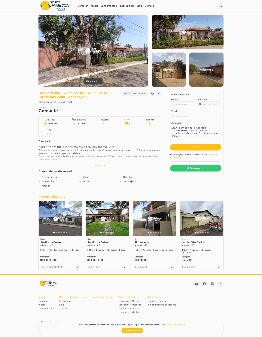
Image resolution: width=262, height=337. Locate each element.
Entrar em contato (180, 94)
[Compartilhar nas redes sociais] (158, 93)
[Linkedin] (212, 284)
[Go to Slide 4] (61, 232)
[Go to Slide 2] (56, 232)
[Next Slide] (79, 218)
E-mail (174, 111)
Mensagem (176, 123)
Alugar (94, 5)
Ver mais (99, 165)
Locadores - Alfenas (129, 301)
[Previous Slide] (41, 218)
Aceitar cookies (132, 330)
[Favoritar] (152, 93)
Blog (139, 5)
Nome (174, 99)
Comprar (83, 5)
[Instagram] (220, 284)
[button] (60, 218)
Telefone (203, 99)
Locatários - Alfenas (129, 308)
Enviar (196, 147)
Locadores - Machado (130, 304)
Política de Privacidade (174, 324)
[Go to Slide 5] (64, 232)
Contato (149, 5)
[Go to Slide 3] (59, 232)
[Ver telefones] (221, 6)
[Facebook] (204, 284)
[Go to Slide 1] (54, 232)
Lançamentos (109, 5)
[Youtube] (196, 284)
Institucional (127, 5)
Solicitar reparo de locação (162, 304)
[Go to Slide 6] (66, 232)
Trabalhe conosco (157, 301)
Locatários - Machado (130, 312)
